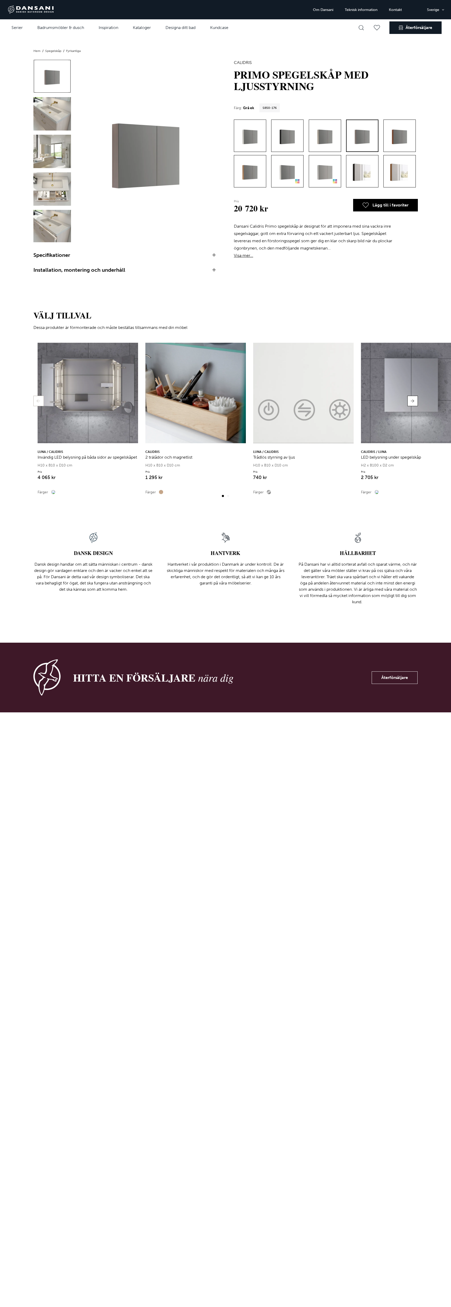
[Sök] (361, 28)
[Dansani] (30, 9)
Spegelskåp (53, 51)
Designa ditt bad (180, 27)
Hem (37, 51)
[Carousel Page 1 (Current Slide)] (223, 496)
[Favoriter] (377, 28)
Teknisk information (361, 10)
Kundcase (219, 27)
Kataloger (142, 27)
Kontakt (395, 10)
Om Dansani (323, 10)
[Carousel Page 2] (228, 496)
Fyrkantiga (73, 51)
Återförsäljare (394, 677)
